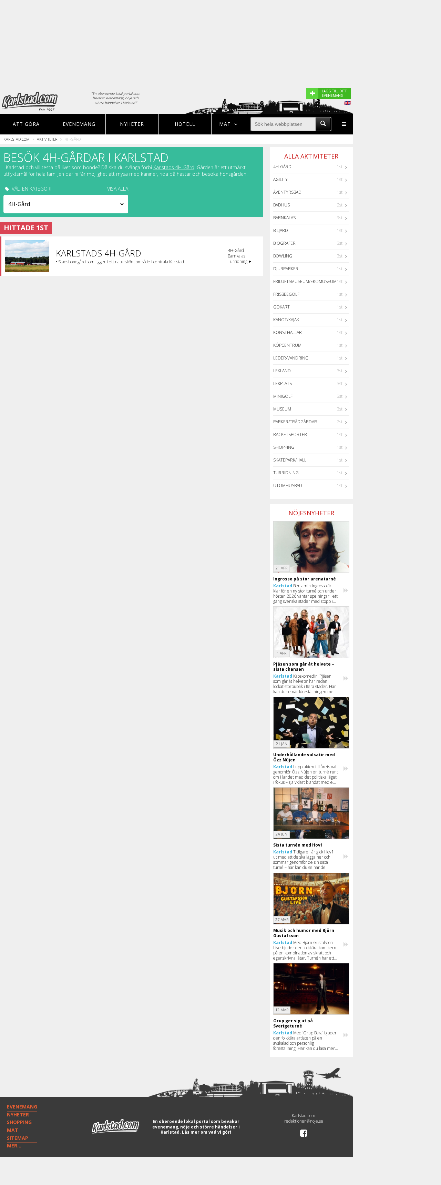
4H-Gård (282, 167)
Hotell (185, 124)
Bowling (282, 256)
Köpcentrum (287, 345)
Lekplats (282, 383)
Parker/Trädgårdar (295, 422)
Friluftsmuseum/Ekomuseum (305, 281)
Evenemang (79, 124)
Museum (282, 409)
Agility (280, 179)
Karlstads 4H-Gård (173, 167)
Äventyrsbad (287, 192)
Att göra (26, 124)
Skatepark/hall (289, 460)
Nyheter (132, 124)
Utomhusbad (287, 485)
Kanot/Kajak (286, 320)
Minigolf (283, 396)
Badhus (281, 205)
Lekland (282, 371)
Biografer (284, 243)
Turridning (286, 473)
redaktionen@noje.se (303, 1121)
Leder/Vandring (290, 358)
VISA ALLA (117, 189)
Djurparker (285, 269)
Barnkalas (284, 218)
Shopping (283, 447)
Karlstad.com (16, 139)
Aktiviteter (47, 139)
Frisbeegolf (286, 294)
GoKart (281, 307)
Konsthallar (287, 332)
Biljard (280, 230)
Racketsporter (290, 434)
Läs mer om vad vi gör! (206, 1132)
